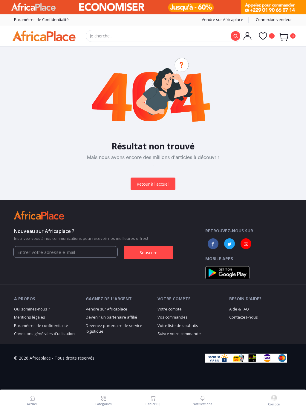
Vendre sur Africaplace (222, 19)
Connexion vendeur (274, 19)
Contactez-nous (243, 317)
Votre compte (169, 309)
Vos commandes (172, 317)
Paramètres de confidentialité (41, 325)
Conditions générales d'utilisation (44, 333)
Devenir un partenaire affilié (111, 317)
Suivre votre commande (179, 333)
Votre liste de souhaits (177, 325)
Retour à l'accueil (153, 184)
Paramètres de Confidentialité (41, 19)
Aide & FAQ (239, 309)
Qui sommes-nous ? (32, 309)
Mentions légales (29, 317)
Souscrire (148, 252)
